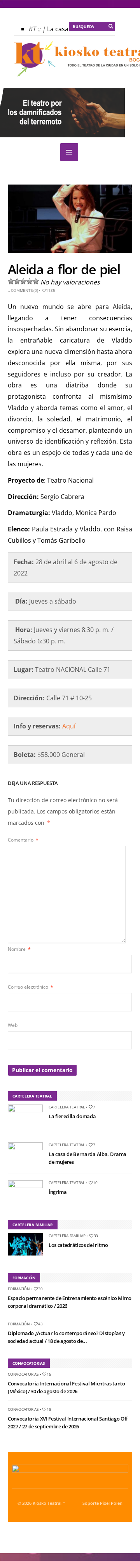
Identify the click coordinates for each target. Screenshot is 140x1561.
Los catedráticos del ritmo (78, 1244)
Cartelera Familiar (67, 1235)
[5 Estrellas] (36, 281)
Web (13, 1025)
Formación (19, 1288)
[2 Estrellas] (17, 281)
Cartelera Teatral (67, 1107)
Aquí (68, 726)
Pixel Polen (111, 1503)
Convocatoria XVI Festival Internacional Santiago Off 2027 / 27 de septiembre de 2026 (68, 1422)
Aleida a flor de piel (64, 269)
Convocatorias (23, 1374)
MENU (69, 152)
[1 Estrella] (11, 281)
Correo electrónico (30, 987)
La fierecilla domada (72, 1116)
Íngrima (58, 1191)
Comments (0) (24, 290)
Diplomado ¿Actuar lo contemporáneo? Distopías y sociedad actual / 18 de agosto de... (66, 1337)
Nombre (19, 949)
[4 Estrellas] (29, 281)
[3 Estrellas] (23, 281)
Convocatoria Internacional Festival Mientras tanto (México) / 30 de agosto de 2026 (66, 1387)
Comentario (23, 839)
